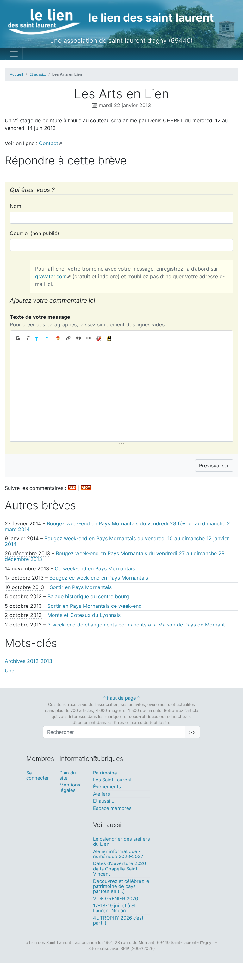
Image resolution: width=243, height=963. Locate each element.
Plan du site (67, 775)
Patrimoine (105, 773)
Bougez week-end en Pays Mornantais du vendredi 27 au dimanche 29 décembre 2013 (115, 556)
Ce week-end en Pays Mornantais (95, 568)
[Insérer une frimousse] (109, 338)
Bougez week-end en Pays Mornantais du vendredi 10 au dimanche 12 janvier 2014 (117, 541)
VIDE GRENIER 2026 (115, 899)
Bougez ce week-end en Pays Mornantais (98, 578)
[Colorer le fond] (48, 338)
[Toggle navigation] (14, 54)
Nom (15, 206)
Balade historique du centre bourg (88, 596)
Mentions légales (69, 787)
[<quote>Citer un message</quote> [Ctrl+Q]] (78, 338)
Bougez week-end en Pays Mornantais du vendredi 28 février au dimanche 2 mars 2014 (117, 526)
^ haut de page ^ (121, 698)
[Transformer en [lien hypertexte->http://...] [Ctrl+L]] (68, 338)
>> (192, 732)
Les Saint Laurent (112, 780)
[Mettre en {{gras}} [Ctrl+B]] (17, 338)
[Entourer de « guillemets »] (89, 338)
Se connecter (37, 775)
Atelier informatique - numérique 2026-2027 (118, 854)
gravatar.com (51, 276)
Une (9, 670)
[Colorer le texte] (38, 338)
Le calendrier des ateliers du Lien (121, 841)
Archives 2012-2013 (28, 661)
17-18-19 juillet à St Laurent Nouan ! (114, 908)
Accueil (16, 74)
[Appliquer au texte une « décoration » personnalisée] (58, 338)
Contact (48, 143)
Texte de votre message (40, 317)
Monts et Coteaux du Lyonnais (84, 615)
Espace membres (112, 808)
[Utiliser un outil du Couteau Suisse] (99, 338)
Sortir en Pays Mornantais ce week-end (94, 606)
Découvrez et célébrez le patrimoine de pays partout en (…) (121, 886)
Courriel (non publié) (34, 233)
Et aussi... (37, 74)
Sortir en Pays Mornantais (81, 587)
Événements (107, 787)
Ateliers (101, 794)
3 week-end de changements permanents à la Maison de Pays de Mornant (136, 624)
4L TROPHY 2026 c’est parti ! (118, 920)
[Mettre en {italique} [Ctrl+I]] (28, 338)
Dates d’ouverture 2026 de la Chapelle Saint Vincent (119, 869)
